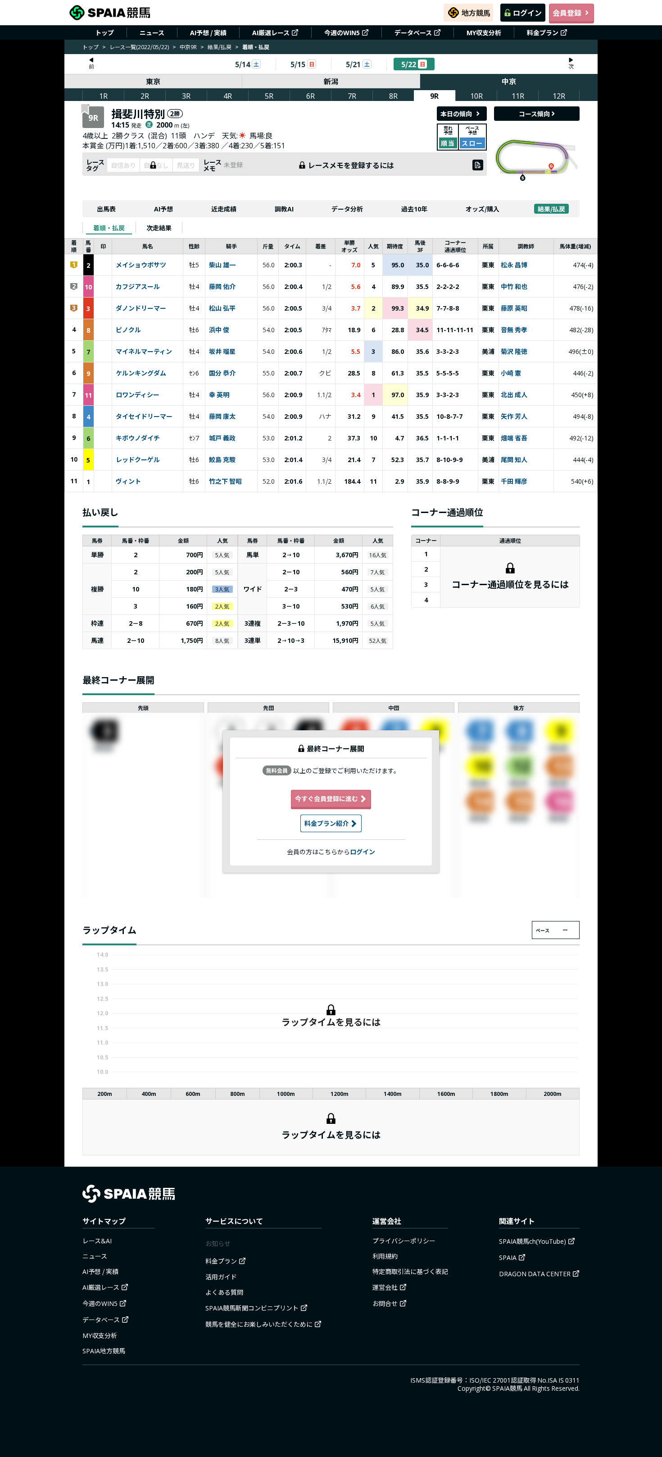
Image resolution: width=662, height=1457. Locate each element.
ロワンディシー (137, 395)
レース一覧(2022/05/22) (139, 46)
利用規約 (385, 1256)
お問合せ (385, 1303)
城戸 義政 (222, 438)
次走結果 (159, 228)
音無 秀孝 (514, 330)
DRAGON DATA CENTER (535, 1273)
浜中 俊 (219, 330)
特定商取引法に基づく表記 (410, 1271)
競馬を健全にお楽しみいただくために (259, 1324)
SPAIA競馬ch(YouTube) (532, 1241)
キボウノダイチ (138, 438)
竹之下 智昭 (225, 481)
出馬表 (106, 208)
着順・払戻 (109, 228)
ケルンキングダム (141, 373)
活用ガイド (221, 1277)
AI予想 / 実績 (208, 32)
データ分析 (347, 208)
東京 (153, 81)
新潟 (331, 81)
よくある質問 (224, 1292)
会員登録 (567, 12)
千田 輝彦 (514, 481)
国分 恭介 (222, 373)
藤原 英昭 (514, 308)
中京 (509, 81)
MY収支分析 (484, 32)
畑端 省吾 (514, 438)
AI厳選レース (271, 32)
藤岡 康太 (222, 416)
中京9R (188, 46)
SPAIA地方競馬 (103, 1350)
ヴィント (128, 481)
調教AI (284, 208)
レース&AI (97, 1240)
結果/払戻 (219, 46)
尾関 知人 (514, 460)
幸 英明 (219, 395)
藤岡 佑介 (222, 287)
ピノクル (128, 330)
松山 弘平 (222, 308)
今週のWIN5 (342, 32)
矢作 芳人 (514, 416)
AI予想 (163, 208)
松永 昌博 (514, 265)
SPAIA (508, 1257)
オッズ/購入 (482, 208)
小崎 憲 (511, 373)
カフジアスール (138, 287)
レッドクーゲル (138, 460)
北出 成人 (514, 395)
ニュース (152, 32)
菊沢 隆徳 (514, 352)
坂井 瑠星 (222, 352)
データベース (413, 32)
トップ (104, 32)
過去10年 (414, 208)
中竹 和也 (514, 287)
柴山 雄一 (222, 265)
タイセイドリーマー (144, 416)
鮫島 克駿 (222, 460)
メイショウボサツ (141, 265)
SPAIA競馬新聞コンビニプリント (252, 1307)
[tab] (109, 227)
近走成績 (223, 208)
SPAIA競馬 (507, 1388)
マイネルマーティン (144, 352)
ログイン (527, 12)
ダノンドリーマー (141, 308)
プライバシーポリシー (403, 1240)
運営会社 (385, 1287)
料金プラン (542, 32)
